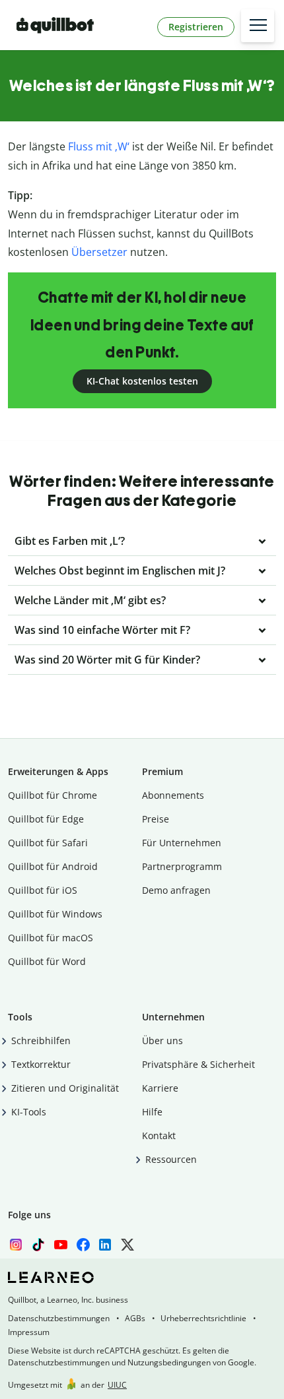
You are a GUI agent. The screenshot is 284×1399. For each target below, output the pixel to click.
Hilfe (152, 1111)
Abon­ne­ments (173, 795)
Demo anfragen (176, 890)
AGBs (135, 1318)
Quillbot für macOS (50, 937)
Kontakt (159, 1135)
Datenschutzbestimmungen (59, 1318)
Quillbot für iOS (42, 890)
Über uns (162, 1040)
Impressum (29, 1332)
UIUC (117, 1384)
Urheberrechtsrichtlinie (203, 1318)
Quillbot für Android (53, 866)
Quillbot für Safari (48, 842)
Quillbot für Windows (55, 914)
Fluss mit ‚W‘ (98, 146)
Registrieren (195, 26)
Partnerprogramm (182, 866)
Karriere (160, 1088)
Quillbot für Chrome (52, 795)
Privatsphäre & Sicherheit (198, 1064)
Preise (155, 819)
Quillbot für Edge (46, 819)
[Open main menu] (257, 25)
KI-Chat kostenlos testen (142, 381)
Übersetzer (99, 252)
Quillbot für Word (47, 961)
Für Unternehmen (181, 842)
